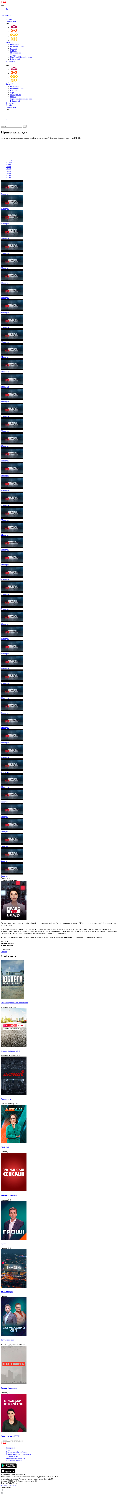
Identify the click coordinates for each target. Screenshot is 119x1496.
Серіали (13, 51)
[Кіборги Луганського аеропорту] (59, 979)
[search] (2, 113)
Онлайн (9, 19)
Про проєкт (10, 1448)
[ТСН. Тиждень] (59, 1268)
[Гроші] (59, 1220)
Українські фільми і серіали (21, 57)
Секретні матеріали (9, 1388)
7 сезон (8, 169)
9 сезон (8, 165)
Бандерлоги (6, 1099)
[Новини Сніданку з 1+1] (59, 1027)
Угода (8, 1450)
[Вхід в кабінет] (2, 13)
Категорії (9, 42)
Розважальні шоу (17, 47)
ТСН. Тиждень (7, 1292)
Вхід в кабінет (6, 15)
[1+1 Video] (8, 3)
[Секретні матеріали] (59, 1365)
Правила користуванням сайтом (18, 1454)
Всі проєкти (10, 61)
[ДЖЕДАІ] (59, 1124)
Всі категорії (15, 59)
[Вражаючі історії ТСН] (59, 1413)
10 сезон (9, 162)
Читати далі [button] (5, 950)
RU (7, 9)
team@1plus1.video (8, 1485)
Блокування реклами (14, 1460)
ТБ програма (11, 21)
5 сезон (8, 173)
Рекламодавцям (12, 1456)
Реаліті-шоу (14, 44)
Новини (13, 49)
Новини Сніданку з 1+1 (10, 1051)
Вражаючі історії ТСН (10, 1436)
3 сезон (8, 177)
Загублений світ (7, 1340)
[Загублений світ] (59, 1316)
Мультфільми (15, 53)
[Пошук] (24, 126)
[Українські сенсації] (59, 1172)
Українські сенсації (9, 1195)
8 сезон (8, 167)
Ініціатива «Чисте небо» (15, 1458)
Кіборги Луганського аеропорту (14, 1003)
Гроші (3, 1244)
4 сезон (8, 175)
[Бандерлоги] (59, 1076)
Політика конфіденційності (16, 1452)
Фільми (13, 55)
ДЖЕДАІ (5, 1147)
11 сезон (9, 160)
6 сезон (8, 171)
